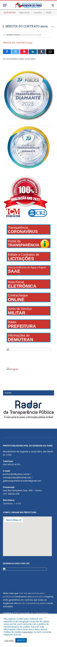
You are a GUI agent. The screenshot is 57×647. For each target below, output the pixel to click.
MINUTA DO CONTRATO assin (17, 42)
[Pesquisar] (52, 5)
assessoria (37, 596)
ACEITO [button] (21, 640)
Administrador (13, 35)
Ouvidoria (8, 503)
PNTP (17, 612)
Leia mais (27, 632)
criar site (23, 593)
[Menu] (5, 5)
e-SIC (18, 503)
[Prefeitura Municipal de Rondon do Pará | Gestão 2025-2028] (28, 5)
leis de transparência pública (32, 603)
